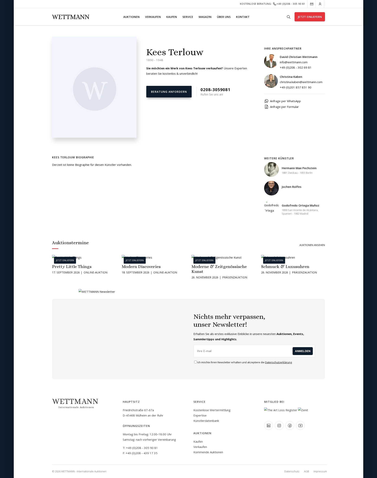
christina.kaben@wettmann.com (301, 82)
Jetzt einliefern (310, 17)
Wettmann (70, 17)
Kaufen (171, 17)
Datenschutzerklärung (278, 362)
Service (187, 17)
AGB (306, 471)
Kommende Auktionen (208, 452)
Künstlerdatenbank (206, 421)
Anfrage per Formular (284, 107)
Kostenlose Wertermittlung (212, 410)
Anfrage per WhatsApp (285, 101)
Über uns (224, 17)
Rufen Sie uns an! (215, 91)
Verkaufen (153, 17)
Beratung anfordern (169, 92)
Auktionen (131, 17)
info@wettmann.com (293, 62)
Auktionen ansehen (312, 245)
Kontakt (243, 17)
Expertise (200, 415)
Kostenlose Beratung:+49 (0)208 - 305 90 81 (272, 4)
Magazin (205, 17)
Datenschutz (291, 471)
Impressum (320, 471)
